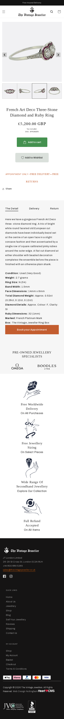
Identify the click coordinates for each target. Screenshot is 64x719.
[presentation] (4, 55)
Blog (8, 615)
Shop (9, 610)
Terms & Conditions (16, 669)
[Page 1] (24, 91)
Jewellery (11, 606)
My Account (12, 655)
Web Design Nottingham (25, 691)
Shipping (10, 628)
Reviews (10, 624)
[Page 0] (9, 91)
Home (9, 597)
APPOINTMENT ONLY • (18, 174)
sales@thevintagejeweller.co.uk (19, 570)
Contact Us (11, 633)
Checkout (11, 664)
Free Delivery (40, 174)
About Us (11, 601)
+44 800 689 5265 (13, 566)
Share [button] (9, 189)
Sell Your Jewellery (16, 619)
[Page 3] (54, 91)
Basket (9, 660)
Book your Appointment (32, 329)
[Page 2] (39, 91)
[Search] (51, 11)
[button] (3, 11)
